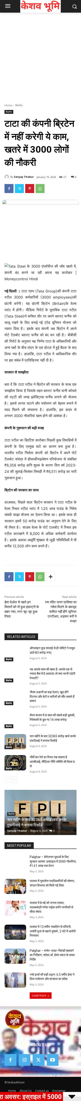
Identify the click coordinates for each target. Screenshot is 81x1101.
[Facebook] (9, 188)
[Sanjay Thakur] (7, 177)
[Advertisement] (40, 55)
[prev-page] (7, 780)
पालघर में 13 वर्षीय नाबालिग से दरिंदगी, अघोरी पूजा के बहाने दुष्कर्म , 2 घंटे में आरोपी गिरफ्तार (53, 931)
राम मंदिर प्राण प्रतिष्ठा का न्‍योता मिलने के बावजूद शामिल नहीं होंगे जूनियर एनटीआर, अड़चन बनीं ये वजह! (60, 611)
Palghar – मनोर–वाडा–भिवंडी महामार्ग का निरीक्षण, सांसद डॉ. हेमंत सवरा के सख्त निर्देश (52, 955)
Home (8, 105)
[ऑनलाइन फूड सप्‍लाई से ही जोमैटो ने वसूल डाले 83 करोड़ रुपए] (15, 653)
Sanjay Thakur (24, 176)
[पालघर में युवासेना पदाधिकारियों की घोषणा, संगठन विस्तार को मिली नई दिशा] (15, 886)
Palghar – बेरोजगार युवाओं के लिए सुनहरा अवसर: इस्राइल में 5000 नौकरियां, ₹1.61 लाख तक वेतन (53, 861)
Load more (39, 995)
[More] (50, 576)
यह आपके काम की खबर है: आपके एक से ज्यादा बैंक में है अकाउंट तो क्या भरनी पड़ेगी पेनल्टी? (52, 673)
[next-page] (14, 780)
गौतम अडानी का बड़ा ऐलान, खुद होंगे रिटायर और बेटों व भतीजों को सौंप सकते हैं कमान (52, 696)
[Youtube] (53, 1060)
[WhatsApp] (40, 188)
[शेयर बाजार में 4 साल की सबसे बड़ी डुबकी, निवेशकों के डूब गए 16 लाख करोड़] (15, 720)
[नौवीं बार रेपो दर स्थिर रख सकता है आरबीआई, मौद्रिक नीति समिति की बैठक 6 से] (15, 762)
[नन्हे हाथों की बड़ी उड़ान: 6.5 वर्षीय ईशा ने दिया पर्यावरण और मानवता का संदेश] (15, 980)
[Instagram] (25, 1060)
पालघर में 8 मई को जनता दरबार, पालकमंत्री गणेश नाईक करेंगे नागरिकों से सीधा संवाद (51, 907)
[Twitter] (19, 188)
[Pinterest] (29, 188)
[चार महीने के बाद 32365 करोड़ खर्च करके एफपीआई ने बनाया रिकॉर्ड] (15, 741)
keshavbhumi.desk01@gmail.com (46, 1074)
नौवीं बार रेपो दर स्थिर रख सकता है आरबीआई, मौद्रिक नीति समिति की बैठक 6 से (52, 761)
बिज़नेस (18, 105)
